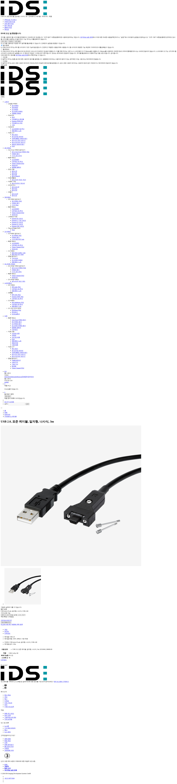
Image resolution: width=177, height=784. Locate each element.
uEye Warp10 (16, 176)
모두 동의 (17, 41)
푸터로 (6, 29)
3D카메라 (15, 107)
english (11, 377)
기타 (13, 125)
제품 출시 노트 (16, 131)
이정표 (6, 701)
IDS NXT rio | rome (18, 254)
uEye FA (14, 173)
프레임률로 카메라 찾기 (19, 138)
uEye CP (14, 171)
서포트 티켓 (16, 333)
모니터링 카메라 (17, 111)
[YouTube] (5, 686)
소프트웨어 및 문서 (18, 129)
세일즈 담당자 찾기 (18, 144)
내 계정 (11, 402)
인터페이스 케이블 (18, 119)
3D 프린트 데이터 (17, 136)
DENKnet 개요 (16, 310)
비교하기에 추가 (6, 624)
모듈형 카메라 (16, 113)
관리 (5, 697)
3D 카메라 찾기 (17, 322)
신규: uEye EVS (17, 156)
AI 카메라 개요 (16, 235)
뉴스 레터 (7, 732)
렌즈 (13, 117)
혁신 (5, 699)
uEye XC (14, 188)
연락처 (14, 335)
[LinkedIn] (5, 688)
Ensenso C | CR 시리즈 (19, 220)
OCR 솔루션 (16, 314)
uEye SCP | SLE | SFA (18, 281)
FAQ (13, 146)
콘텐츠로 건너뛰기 (10, 20)
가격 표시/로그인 (6, 620)
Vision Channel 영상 (18, 163)
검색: (6, 404)
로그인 (6, 402)
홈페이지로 (8, 27)
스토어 (6, 102)
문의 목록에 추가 (6, 622)
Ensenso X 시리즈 (17, 224)
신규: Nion (15, 205)
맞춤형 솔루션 (16, 167)
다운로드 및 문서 (17, 161)
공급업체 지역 (9, 750)
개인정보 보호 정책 (86, 37)
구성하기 (10, 41)
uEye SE (14, 174)
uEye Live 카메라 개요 (19, 268)
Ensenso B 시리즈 (17, 218)
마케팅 (5, 61)
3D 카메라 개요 (17, 201)
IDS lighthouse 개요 (18, 302)
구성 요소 (15, 258)
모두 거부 (4, 41)
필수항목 (6, 45)
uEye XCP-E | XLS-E (18, 183)
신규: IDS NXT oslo (18, 239)
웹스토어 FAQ (9, 746)
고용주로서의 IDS (10, 717)
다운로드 (15, 329)
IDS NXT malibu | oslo (18, 253)
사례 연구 (15, 362)
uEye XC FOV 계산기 (19, 140)
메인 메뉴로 (8, 25)
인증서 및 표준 (9, 706)
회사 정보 (7, 695)
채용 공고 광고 (9, 713)
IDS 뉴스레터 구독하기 (61, 681)
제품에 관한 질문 (17, 624)
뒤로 (2, 96)
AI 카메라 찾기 (16, 324)
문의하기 (15, 312)
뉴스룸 (6, 726)
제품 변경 (15, 343)
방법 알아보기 (9, 744)
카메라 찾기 (16, 154)
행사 (5, 730)
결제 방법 (7, 739)
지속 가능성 (8, 703)
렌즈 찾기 (15, 134)
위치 (5, 705)
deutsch (6, 377)
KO (5, 371)
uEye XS (14, 190)
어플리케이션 (16, 360)
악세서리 (15, 165)
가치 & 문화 (8, 719)
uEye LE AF (15, 187)
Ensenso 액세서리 (17, 121)
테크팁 (14, 366)
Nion (13, 230)
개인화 (5, 57)
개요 (5, 629)
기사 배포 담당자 (9, 728)
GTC (6, 764)
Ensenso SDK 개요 (17, 296)
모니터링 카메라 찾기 (19, 326)
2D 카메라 (15, 105)
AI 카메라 (15, 109)
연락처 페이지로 (9, 22)
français (19, 377)
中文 (27, 377)
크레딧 (6, 766)
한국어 (31, 377)
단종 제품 (15, 345)
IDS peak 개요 (16, 287)
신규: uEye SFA (17, 272)
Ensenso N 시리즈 (17, 222)
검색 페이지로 (9, 23)
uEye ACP (15, 194)
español (15, 377)
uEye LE (14, 195)
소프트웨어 (15, 159)
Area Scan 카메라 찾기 (19, 320)
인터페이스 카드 (17, 123)
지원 (5, 316)
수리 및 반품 (16, 337)
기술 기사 (15, 364)
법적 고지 (7, 768)
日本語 (24, 377)
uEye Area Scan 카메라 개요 (20, 152)
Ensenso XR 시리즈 (18, 226)
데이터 (6, 631)
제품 (5, 412)
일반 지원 (7, 715)
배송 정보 (7, 741)
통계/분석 (6, 49)
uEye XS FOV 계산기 (18, 142)
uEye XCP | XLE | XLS (19, 180)
